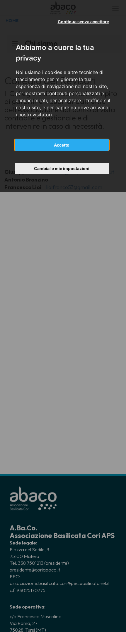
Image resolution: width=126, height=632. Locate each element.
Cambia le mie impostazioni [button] (61, 168)
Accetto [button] (61, 144)
